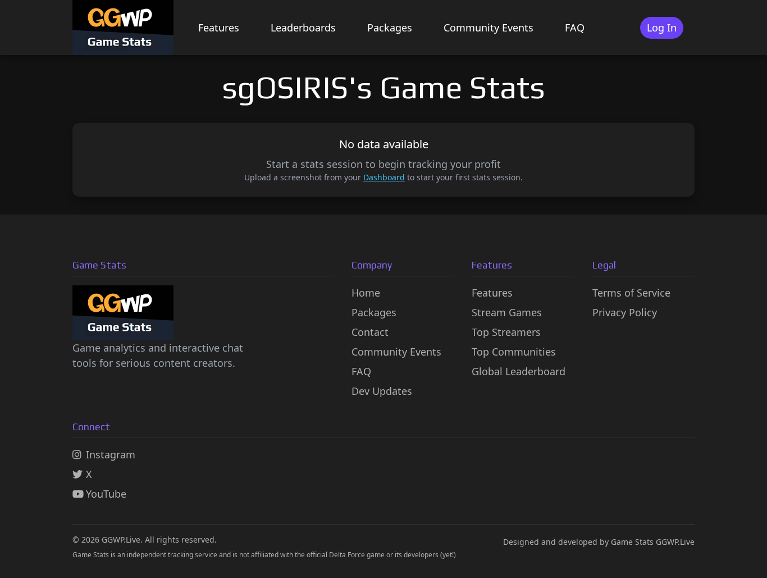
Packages (389, 27)
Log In (662, 27)
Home (365, 292)
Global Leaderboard (518, 371)
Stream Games (507, 312)
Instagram (110, 454)
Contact (370, 332)
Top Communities (514, 351)
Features (218, 27)
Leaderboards (303, 27)
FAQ (575, 27)
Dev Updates (381, 391)
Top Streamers (506, 332)
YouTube (106, 493)
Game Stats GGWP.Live (653, 541)
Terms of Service (631, 292)
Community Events (488, 27)
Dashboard (384, 177)
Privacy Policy (624, 312)
